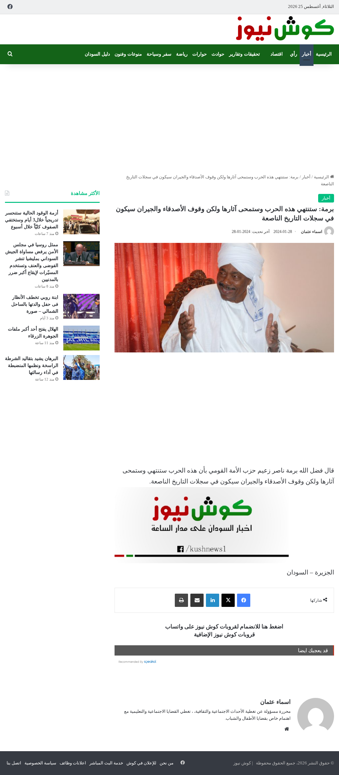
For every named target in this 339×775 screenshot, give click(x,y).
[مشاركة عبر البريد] (197, 600)
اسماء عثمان (311, 231)
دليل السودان (97, 54)
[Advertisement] (169, 117)
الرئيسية (324, 54)
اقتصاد (276, 54)
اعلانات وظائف (73, 762)
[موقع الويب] (287, 729)
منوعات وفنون (128, 54)
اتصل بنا (14, 762)
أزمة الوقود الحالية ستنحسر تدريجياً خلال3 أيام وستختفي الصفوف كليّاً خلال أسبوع (31, 219)
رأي (293, 54)
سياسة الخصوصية (40, 762)
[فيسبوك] (243, 600)
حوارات (199, 54)
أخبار (306, 54)
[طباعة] (181, 600)
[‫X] (228, 600)
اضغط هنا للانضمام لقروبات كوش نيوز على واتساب (224, 626)
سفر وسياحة (159, 54)
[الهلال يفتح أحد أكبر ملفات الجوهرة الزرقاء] (81, 338)
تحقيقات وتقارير (244, 54)
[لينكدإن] (212, 600)
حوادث (218, 54)
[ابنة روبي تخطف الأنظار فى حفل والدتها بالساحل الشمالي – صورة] (81, 306)
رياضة (182, 54)
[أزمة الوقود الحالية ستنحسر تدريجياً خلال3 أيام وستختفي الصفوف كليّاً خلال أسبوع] (81, 221)
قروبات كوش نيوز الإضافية (224, 634)
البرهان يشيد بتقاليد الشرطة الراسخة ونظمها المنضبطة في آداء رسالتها (31, 365)
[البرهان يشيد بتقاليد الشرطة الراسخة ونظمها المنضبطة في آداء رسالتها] (81, 367)
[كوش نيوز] (284, 29)
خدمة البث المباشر (106, 762)
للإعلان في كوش (141, 762)
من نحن (166, 762)
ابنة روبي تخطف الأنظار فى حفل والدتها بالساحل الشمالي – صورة (34, 304)
